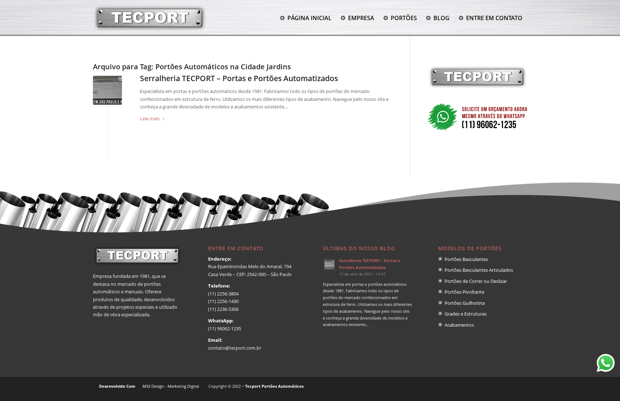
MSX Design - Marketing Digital (170, 386)
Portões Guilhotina (463, 303)
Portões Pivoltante (463, 292)
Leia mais (150, 118)
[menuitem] (306, 18)
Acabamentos (458, 325)
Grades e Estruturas (464, 314)
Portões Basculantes (465, 259)
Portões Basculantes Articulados (477, 270)
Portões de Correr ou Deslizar (474, 281)
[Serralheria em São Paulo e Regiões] (107, 90)
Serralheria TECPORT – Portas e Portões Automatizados (239, 78)
